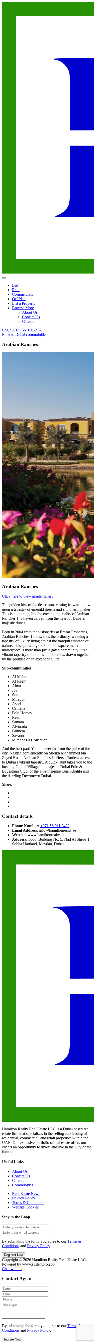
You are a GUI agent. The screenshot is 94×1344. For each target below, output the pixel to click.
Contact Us (31, 317)
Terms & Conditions (28, 1202)
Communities (22, 1185)
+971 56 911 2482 (54, 826)
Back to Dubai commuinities (24, 334)
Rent (16, 290)
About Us (30, 312)
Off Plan (19, 299)
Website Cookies (25, 1207)
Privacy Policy (23, 1198)
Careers (28, 321)
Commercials (22, 294)
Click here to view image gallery (27, 596)
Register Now (13, 1255)
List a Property (23, 303)
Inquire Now (12, 1339)
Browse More (23, 308)
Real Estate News (26, 1193)
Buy (15, 285)
